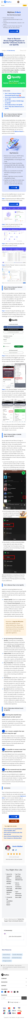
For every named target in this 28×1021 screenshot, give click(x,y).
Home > (4, 965)
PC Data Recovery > (10, 965)
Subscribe (24, 998)
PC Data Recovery (11, 50)
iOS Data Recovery (16, 957)
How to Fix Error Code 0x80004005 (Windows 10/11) (9, 890)
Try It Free (13, 187)
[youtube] (8, 992)
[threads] (14, 992)
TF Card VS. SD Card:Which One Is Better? (10, 901)
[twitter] (5, 992)
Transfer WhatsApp (17, 954)
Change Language (14, 1002)
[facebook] (2, 992)
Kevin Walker (17, 846)
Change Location (7, 961)
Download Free (13, 31)
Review (2, 5)
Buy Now (13, 821)
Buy (25, 5)
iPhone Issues (6, 957)
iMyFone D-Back (19, 131)
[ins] (12, 992)
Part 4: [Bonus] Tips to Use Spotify (13, 104)
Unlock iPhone (6, 954)
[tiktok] (17, 992)
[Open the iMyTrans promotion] (23, 514)
